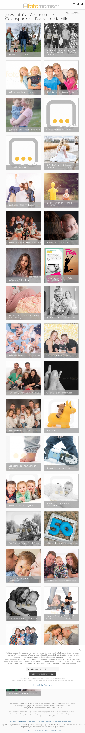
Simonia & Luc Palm (20, 280)
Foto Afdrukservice (17, 167)
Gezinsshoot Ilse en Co (59, 467)
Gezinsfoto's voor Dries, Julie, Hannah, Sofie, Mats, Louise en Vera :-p (61, 52)
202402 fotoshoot (19, 54)
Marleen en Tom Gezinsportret (23, 618)
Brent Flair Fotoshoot (59, 242)
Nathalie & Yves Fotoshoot (21, 693)
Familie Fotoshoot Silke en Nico (26, 355)
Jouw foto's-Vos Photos (35, 722)
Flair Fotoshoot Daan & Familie (26, 242)
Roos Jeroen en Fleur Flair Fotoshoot (59, 203)
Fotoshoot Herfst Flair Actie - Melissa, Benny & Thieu (60, 278)
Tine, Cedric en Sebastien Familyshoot (20, 579)
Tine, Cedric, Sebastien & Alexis (63, 317)
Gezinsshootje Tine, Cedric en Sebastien (22, 466)
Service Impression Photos (58, 129)
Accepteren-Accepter (35, 730)
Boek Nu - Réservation (53, 722)
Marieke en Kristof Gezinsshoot (61, 580)
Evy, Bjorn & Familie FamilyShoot (24, 543)
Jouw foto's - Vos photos (28, 14)
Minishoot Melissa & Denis (61, 92)
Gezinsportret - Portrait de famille (36, 19)
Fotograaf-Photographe (17, 722)
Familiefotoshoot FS (20, 430)
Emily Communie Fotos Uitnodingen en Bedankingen (60, 166)
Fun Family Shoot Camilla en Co (24, 392)
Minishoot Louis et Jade (22, 92)
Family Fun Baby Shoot (57, 355)
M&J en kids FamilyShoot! (23, 505)
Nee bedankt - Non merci (42, 685)
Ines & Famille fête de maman (25, 129)
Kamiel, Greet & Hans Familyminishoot (57, 504)
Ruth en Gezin (55, 430)
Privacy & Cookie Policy (52, 730)
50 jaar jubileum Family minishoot (62, 543)
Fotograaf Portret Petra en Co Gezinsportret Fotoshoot (60, 617)
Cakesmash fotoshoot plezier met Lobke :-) (24, 316)
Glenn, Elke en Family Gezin (59, 392)
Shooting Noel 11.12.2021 (23, 204)
